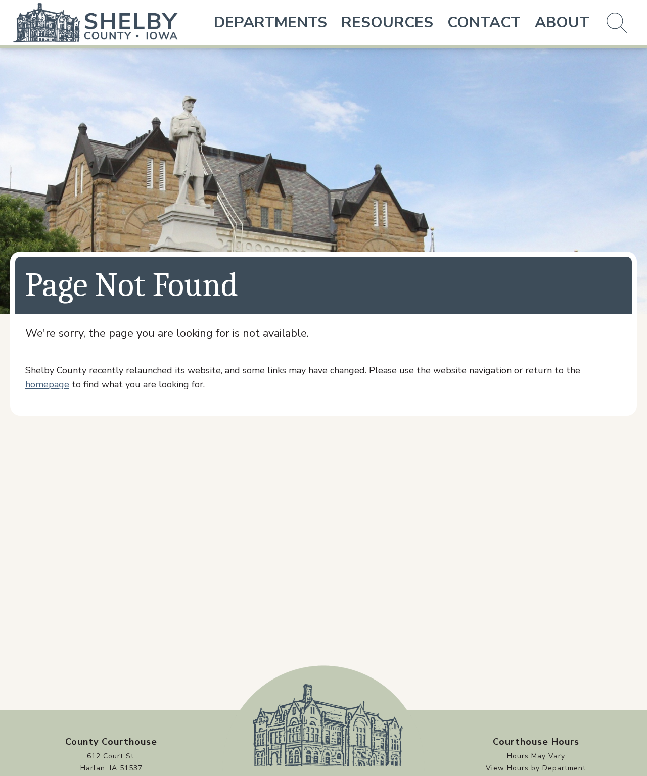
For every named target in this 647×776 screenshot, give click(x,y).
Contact (484, 22)
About (562, 22)
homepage (47, 384)
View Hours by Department (536, 768)
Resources (387, 22)
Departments (270, 22)
